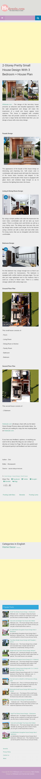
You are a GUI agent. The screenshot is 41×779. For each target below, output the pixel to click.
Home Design (8, 476)
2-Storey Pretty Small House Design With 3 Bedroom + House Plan (17, 70)
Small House (24, 476)
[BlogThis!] (6, 485)
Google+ (34, 479)
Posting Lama (33, 495)
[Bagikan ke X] (8, 485)
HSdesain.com (7, 104)
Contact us (6, 755)
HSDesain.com (17, 772)
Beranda (22, 495)
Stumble (7, 481)
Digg (15, 481)
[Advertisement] (20, 42)
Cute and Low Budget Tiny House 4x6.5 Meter (22, 621)
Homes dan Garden (28, 774)
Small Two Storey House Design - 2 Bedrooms (22, 612)
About (4, 758)
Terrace (18, 547)
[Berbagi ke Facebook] (10, 485)
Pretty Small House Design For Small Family (22, 700)
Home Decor (9, 547)
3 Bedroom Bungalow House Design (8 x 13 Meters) (24, 659)
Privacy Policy (7, 752)
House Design (16, 476)
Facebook (16, 479)
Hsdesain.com (7, 424)
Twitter (25, 479)
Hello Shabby (35, 772)
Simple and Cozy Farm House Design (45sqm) (22, 650)
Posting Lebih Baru (9, 495)
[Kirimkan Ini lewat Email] (4, 485)
